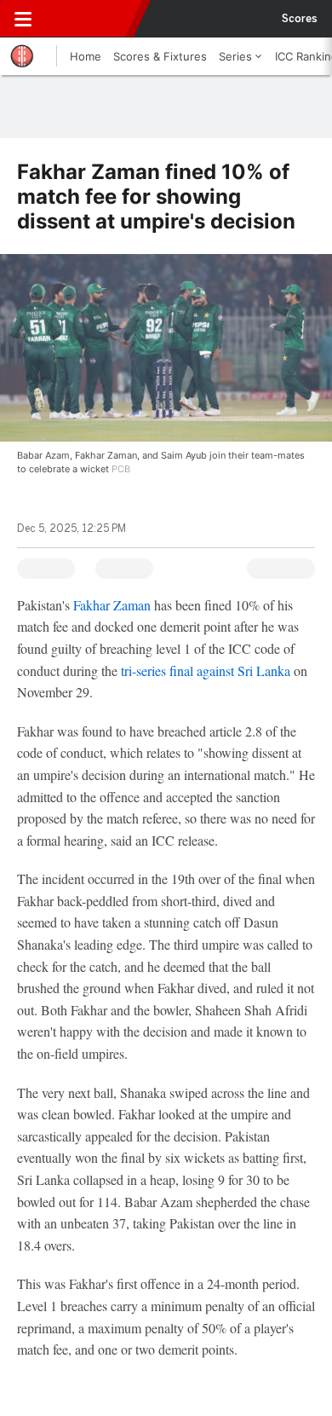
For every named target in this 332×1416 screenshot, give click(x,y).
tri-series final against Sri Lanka (205, 670)
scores (300, 19)
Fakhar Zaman (112, 605)
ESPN (91, 19)
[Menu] (23, 19)
